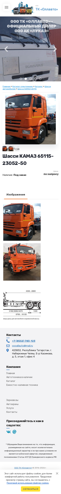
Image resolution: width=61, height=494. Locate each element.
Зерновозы (12, 400)
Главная (10, 373)
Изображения (16, 194)
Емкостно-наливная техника (22, 385)
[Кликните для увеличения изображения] (30, 119)
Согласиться (30, 489)
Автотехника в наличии (19, 377)
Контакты (11, 412)
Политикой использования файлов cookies (28, 483)
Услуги (10, 408)
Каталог (10, 381)
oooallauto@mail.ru (22, 345)
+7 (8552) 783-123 (23, 341)
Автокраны (12, 404)
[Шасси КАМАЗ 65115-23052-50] (16, 148)
